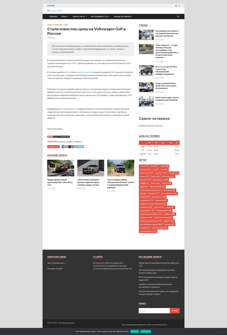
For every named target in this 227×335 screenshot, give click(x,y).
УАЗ (143, 193)
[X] (69, 146)
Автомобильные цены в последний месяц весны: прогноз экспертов (167, 33)
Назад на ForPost (122, 17)
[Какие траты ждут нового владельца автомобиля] (146, 97)
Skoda (144, 176)
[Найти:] (159, 310)
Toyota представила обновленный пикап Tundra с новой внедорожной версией (120, 183)
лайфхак (169, 214)
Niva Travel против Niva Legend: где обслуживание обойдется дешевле (166, 70)
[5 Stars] (56, 141)
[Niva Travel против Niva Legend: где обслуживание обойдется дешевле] (146, 67)
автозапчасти (158, 197)
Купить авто (79, 17)
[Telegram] (82, 146)
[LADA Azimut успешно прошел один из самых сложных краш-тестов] (90, 177)
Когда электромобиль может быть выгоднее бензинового (165, 85)
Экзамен (153, 193)
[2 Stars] (50, 141)
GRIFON (142, 154)
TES (142, 150)
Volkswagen (64, 137)
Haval (164, 166)
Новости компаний (55, 25)
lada (164, 169)
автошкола (161, 200)
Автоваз (145, 180)
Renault (173, 173)
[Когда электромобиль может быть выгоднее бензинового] (146, 83)
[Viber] (73, 146)
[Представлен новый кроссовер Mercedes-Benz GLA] (60, 177)
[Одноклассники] (66, 146)
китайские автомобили (151, 214)
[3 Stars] (52, 141)
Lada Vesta (160, 173)
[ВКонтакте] (63, 146)
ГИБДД (144, 183)
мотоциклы (146, 217)
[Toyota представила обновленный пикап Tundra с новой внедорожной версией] (120, 177)
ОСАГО (166, 183)
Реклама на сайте (55, 268)
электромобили (159, 228)
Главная (53, 17)
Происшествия (157, 187)
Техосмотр (169, 190)
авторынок (146, 200)
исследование (163, 211)
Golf (56, 137)
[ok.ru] (179, 6)
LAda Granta (146, 173)
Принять (134, 331)
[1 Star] (48, 141)
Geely (154, 166)
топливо (169, 224)
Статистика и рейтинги (150, 190)
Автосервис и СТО (99, 17)
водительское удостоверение (153, 204)
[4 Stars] (54, 141)
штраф (144, 228)
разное (169, 221)
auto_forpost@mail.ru (56, 263)
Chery (144, 166)
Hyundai (145, 169)
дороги (159, 207)
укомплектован (82, 72)
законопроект (147, 211)
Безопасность (160, 180)
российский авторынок (151, 224)
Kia (156, 169)
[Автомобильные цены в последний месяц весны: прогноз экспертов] (146, 31)
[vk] (176, 6)
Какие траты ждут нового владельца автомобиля (167, 98)
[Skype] (79, 146)
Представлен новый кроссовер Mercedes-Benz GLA (60, 182)
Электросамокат (169, 193)
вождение (146, 207)
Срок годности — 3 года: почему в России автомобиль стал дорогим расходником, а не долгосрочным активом (167, 51)
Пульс (64, 17)
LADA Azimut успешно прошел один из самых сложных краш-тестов (88, 182)
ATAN (143, 147)
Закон (155, 183)
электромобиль (148, 231)
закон (170, 207)
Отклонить (146, 331)
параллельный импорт (151, 221)
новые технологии (163, 217)
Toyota (155, 176)
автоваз (144, 197)
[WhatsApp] (76, 146)
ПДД (144, 187)
